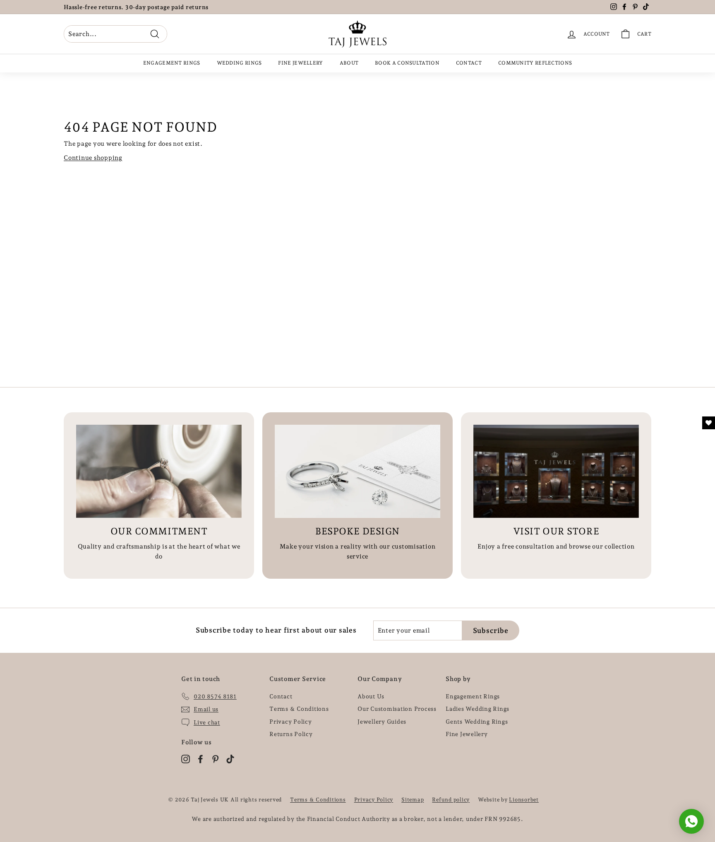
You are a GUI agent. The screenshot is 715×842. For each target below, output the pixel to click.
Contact (469, 63)
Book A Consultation (407, 63)
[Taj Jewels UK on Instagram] (185, 758)
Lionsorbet (524, 799)
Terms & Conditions (299, 708)
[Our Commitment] (159, 471)
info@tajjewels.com (174, 7)
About (349, 63)
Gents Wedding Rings (477, 721)
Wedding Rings (239, 63)
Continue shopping (93, 157)
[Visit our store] (556, 471)
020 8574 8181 (99, 7)
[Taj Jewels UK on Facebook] (200, 758)
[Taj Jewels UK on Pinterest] (215, 758)
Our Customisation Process (397, 708)
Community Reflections (535, 63)
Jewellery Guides (382, 721)
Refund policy (451, 799)
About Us (371, 696)
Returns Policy (291, 734)
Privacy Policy (290, 721)
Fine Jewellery (300, 63)
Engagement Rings (171, 63)
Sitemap (412, 799)
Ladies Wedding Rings (477, 708)
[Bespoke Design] (357, 471)
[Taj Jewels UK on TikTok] (230, 758)
